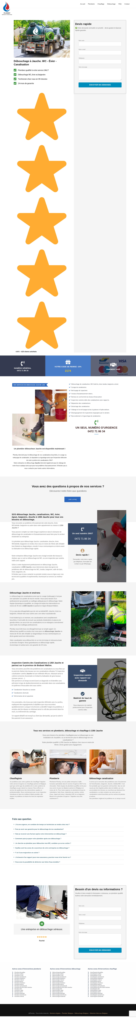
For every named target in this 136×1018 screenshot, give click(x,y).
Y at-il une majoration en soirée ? (27, 853)
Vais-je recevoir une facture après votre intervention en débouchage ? (40, 834)
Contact (127, 4)
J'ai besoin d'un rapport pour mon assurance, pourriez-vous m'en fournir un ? (43, 857)
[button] (68, 824)
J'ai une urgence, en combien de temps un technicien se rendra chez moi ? (42, 824)
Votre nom (81, 40)
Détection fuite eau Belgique (99, 1013)
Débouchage (111, 4)
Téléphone (81, 58)
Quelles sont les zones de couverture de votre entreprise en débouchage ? (42, 848)
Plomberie (91, 4)
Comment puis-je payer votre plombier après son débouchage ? (38, 838)
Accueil (82, 4)
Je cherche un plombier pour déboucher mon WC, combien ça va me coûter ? (43, 843)
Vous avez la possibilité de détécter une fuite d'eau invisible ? (37, 862)
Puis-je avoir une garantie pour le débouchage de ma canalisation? (39, 829)
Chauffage (101, 4)
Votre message (83, 67)
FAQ (119, 4)
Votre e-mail (82, 49)
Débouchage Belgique (82, 1013)
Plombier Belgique (67, 1013)
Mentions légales (55, 1013)
